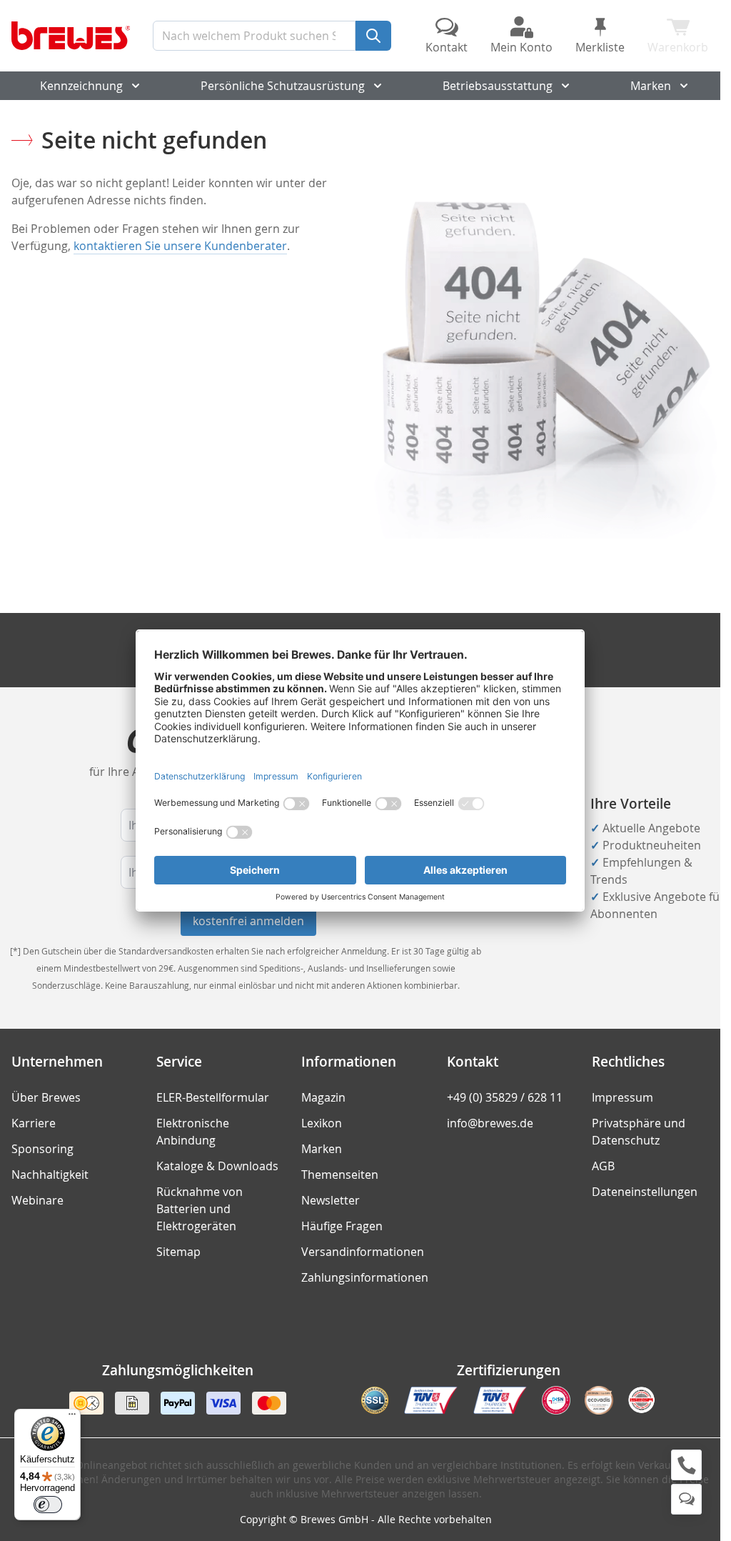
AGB (603, 1166)
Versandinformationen (362, 1252)
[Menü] (72, 1417)
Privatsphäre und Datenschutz (638, 1131)
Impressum (622, 1097)
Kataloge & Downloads (217, 1166)
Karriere (33, 1123)
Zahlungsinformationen (364, 1277)
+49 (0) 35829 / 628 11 (505, 1097)
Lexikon (321, 1123)
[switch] (48, 1504)
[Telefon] (686, 1465)
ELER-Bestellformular (212, 1097)
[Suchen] (373, 36)
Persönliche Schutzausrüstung (283, 86)
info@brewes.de (490, 1123)
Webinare (37, 1200)
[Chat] (686, 1499)
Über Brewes (46, 1097)
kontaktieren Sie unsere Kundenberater (180, 246)
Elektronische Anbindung (192, 1131)
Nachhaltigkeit (50, 1174)
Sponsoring (42, 1149)
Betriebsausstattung (498, 86)
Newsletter (330, 1200)
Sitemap (178, 1252)
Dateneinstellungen (644, 1192)
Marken (650, 86)
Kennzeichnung (81, 86)
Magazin (323, 1097)
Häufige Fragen (342, 1226)
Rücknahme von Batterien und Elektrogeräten (199, 1209)
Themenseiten (339, 1174)
